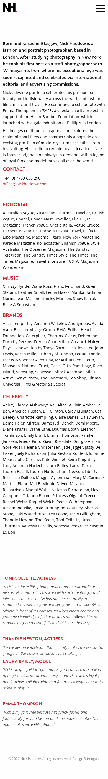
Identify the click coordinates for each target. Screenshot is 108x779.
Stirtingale (92, 758)
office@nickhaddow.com (25, 184)
